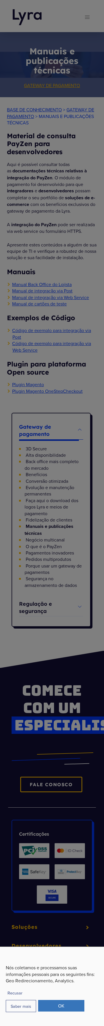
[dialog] (52, 986)
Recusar (15, 993)
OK (61, 1006)
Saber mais (21, 1006)
